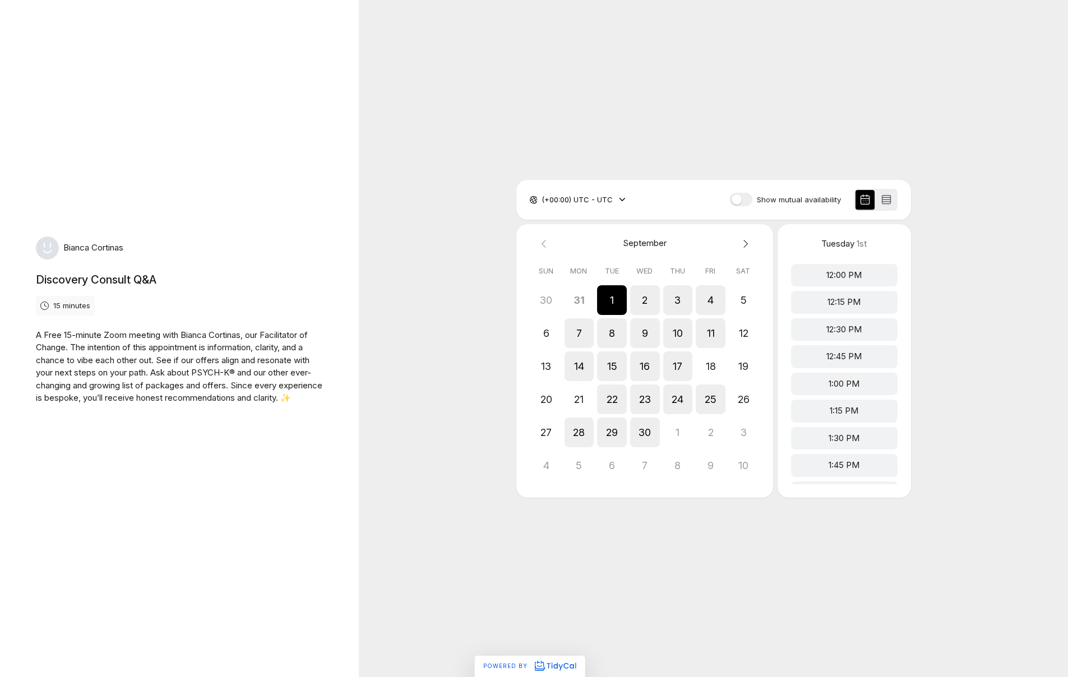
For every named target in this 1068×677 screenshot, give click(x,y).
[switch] (741, 199)
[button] (611, 300)
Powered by (506, 665)
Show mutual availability (799, 199)
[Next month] (743, 243)
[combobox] (543, 200)
